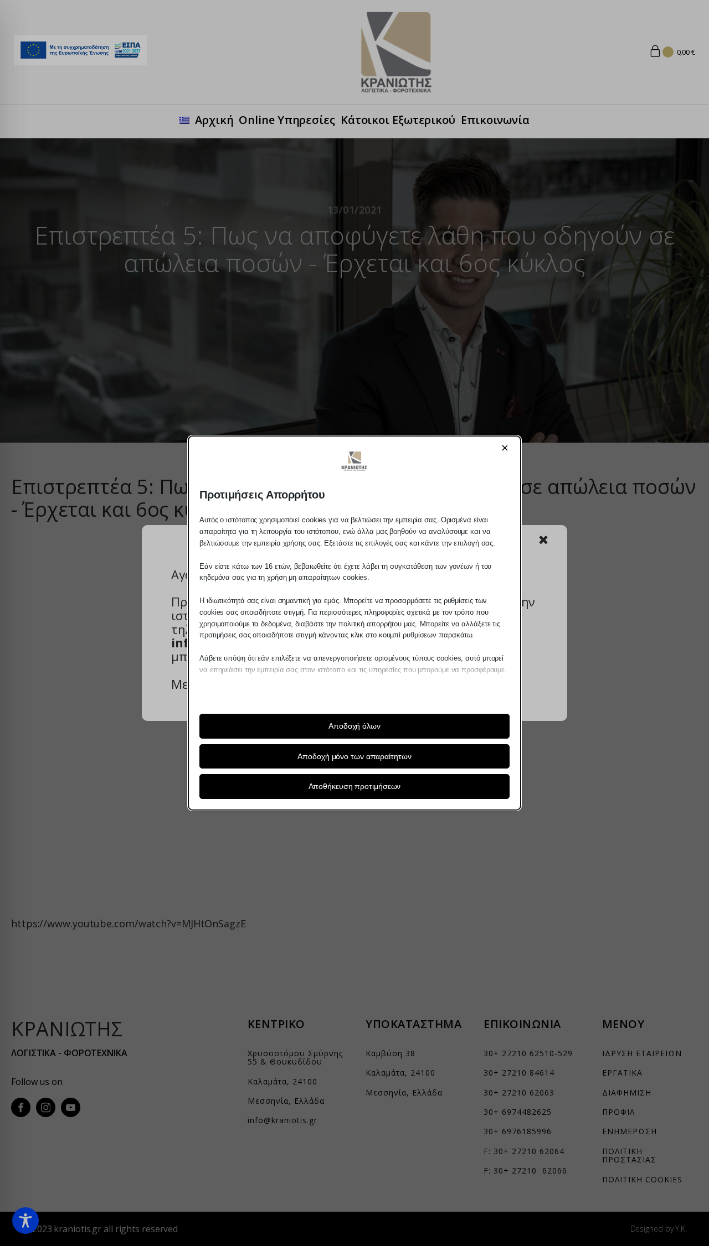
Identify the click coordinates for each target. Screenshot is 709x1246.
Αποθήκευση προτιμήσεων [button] (355, 786)
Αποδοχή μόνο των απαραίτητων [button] (354, 756)
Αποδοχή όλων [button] (354, 725)
